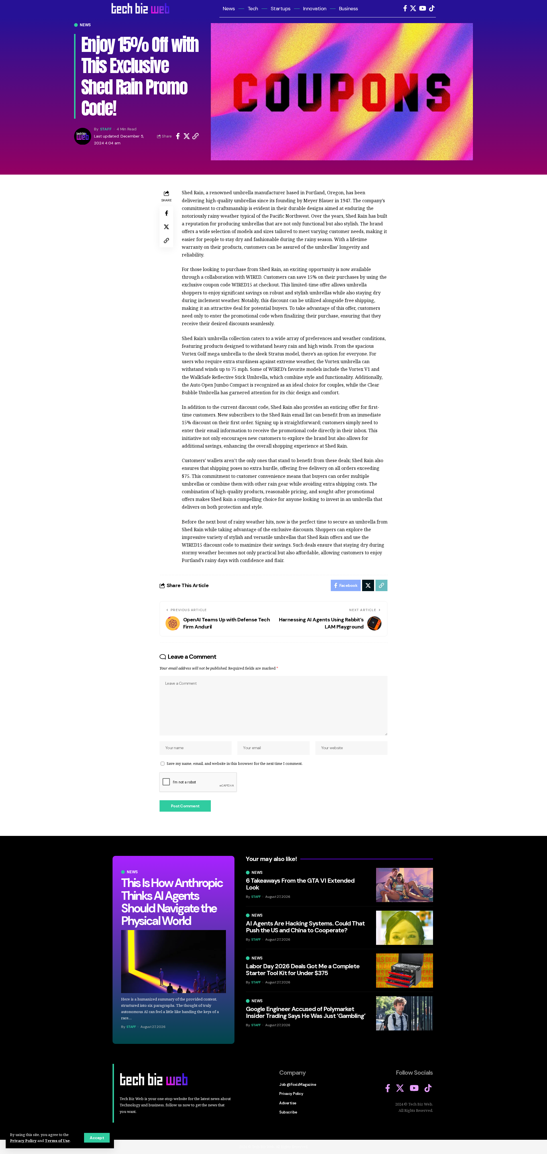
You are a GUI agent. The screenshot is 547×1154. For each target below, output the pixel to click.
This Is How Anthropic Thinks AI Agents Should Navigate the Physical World (172, 901)
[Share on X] (187, 136)
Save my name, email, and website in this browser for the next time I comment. (235, 763)
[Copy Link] (195, 136)
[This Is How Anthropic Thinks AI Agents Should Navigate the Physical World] (173, 961)
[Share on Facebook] (178, 136)
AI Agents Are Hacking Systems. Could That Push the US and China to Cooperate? (305, 926)
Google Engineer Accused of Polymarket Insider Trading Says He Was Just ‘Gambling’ (306, 1012)
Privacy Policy (23, 1140)
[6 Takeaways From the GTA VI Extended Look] (404, 885)
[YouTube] (423, 8)
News (85, 25)
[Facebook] (405, 8)
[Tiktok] (432, 8)
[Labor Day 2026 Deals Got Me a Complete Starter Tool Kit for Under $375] (404, 970)
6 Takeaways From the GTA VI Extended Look (300, 884)
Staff (106, 129)
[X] (413, 8)
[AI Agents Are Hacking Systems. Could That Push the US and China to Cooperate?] (404, 928)
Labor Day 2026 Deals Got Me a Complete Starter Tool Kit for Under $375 (303, 969)
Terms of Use (57, 1140)
